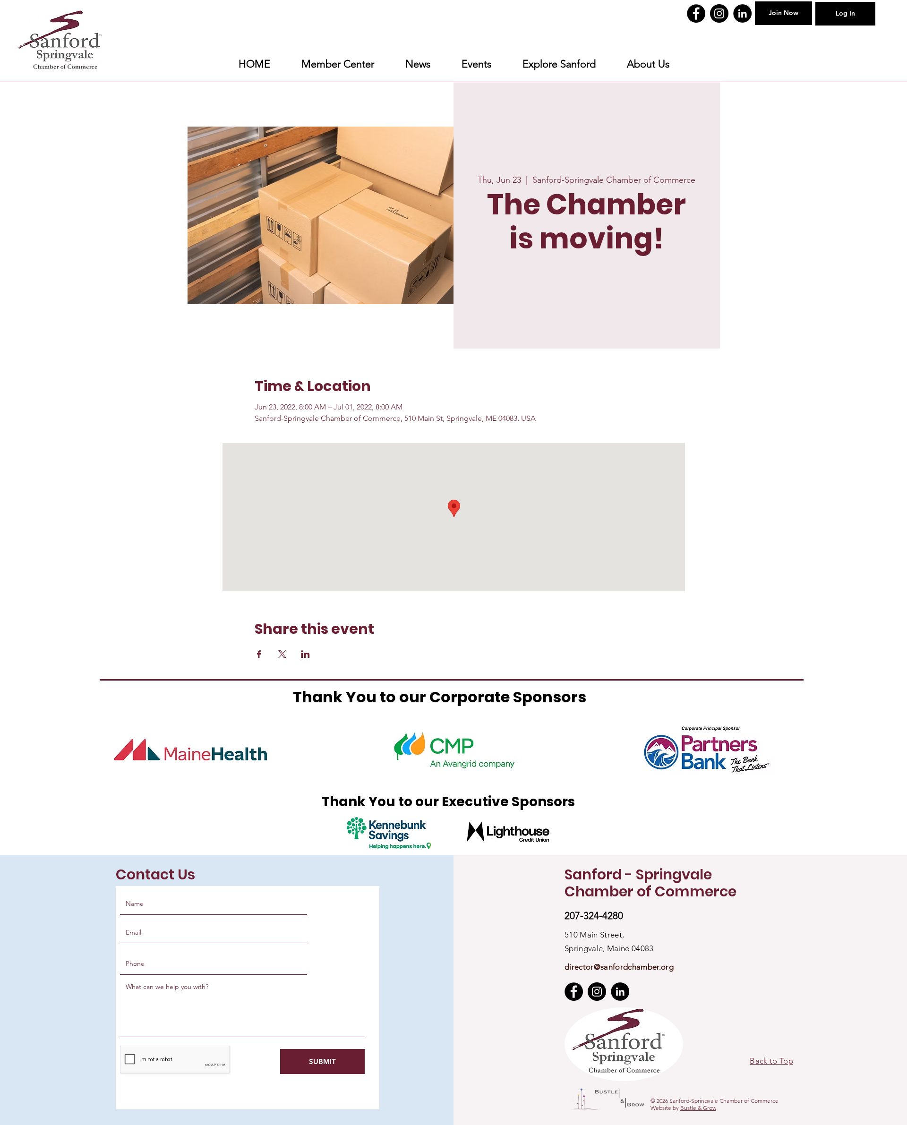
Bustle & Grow (698, 1107)
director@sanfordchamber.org (619, 967)
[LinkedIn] (742, 13)
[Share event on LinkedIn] (305, 654)
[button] (559, 64)
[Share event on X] (282, 654)
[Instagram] (719, 13)
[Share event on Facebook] (259, 654)
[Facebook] (696, 13)
